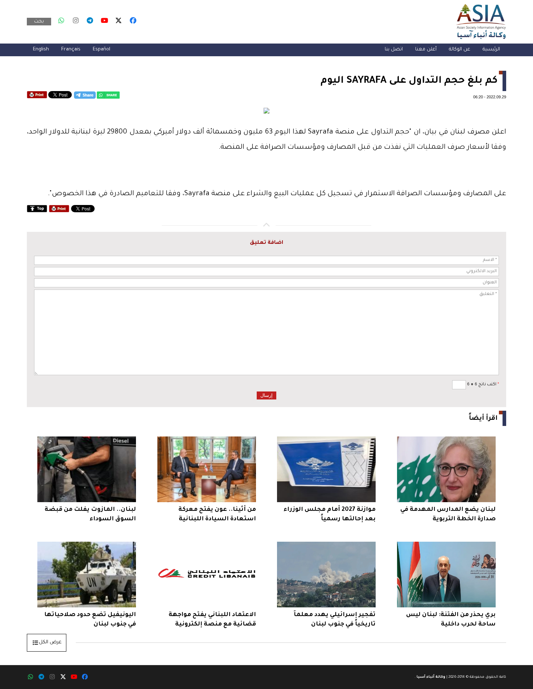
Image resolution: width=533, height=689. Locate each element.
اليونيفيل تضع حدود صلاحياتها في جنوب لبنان (90, 620)
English (41, 49)
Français (70, 49)
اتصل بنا (394, 49)
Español (101, 49)
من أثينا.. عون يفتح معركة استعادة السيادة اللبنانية (217, 514)
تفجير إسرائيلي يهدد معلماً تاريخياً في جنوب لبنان (335, 620)
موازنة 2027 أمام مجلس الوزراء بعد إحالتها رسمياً (330, 514)
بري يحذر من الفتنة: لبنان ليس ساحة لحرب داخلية (451, 620)
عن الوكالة (459, 49)
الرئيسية (491, 49)
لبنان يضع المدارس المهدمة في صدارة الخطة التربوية (448, 514)
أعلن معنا (426, 49)
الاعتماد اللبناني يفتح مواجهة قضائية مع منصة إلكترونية (212, 620)
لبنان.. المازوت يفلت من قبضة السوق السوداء (90, 514)
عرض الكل (50, 642)
